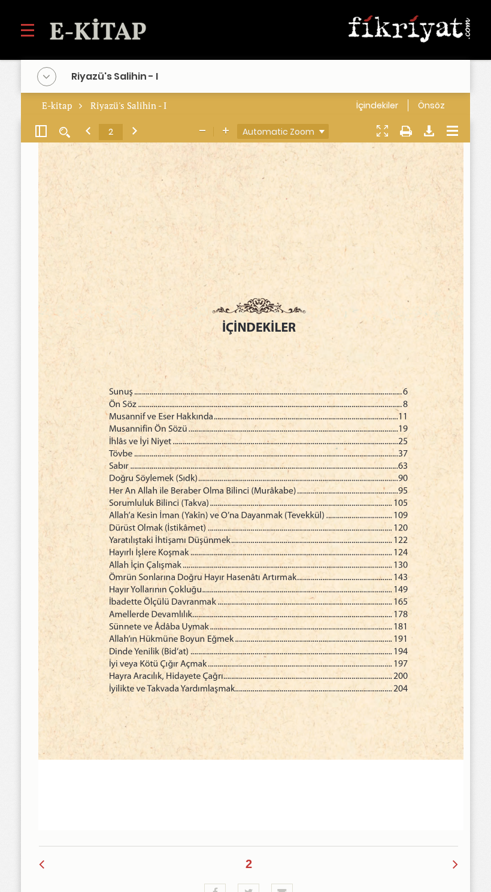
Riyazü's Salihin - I (128, 105)
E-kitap (58, 105)
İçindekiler (377, 105)
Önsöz (431, 105)
